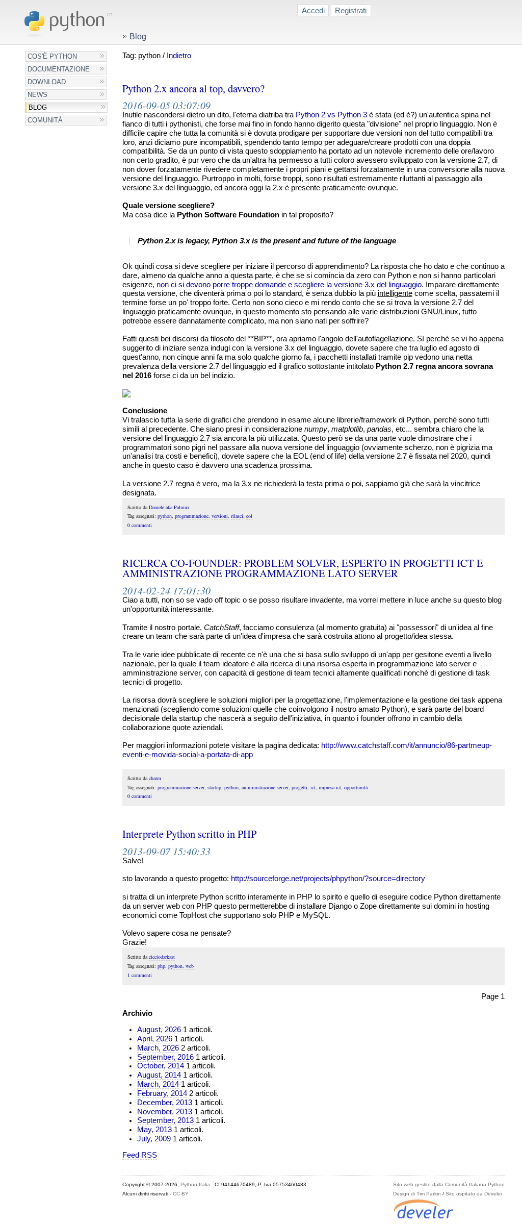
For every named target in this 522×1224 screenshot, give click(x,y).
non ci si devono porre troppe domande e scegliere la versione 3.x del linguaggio (289, 285)
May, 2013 (154, 1130)
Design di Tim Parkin (417, 1193)
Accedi (313, 10)
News (37, 94)
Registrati (351, 10)
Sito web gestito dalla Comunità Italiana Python (449, 1184)
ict (313, 787)
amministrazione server (265, 787)
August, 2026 (159, 1030)
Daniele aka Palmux (169, 507)
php (161, 965)
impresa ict (330, 787)
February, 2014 (162, 1093)
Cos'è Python (52, 56)
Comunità (45, 120)
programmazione (191, 515)
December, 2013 (164, 1102)
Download (47, 82)
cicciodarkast (162, 956)
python (165, 515)
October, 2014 (160, 1066)
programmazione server (181, 787)
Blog (38, 107)
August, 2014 (159, 1075)
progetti (299, 787)
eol (249, 515)
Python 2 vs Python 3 (331, 115)
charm (155, 778)
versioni (220, 515)
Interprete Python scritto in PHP (189, 834)
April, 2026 (154, 1039)
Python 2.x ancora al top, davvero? (193, 88)
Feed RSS (139, 1155)
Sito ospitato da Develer (474, 1193)
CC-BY (181, 1193)
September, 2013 (165, 1120)
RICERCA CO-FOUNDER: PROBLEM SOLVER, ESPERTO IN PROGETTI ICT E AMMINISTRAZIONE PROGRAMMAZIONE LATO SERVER (302, 568)
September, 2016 (165, 1057)
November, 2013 (164, 1112)
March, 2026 (158, 1048)
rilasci (237, 515)
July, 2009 (154, 1139)
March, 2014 (158, 1084)
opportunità (356, 787)
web (190, 965)
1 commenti (139, 975)
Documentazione (59, 69)
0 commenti (139, 525)
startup (214, 787)
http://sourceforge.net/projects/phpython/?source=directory (328, 879)
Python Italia (195, 1184)
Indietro (179, 56)
